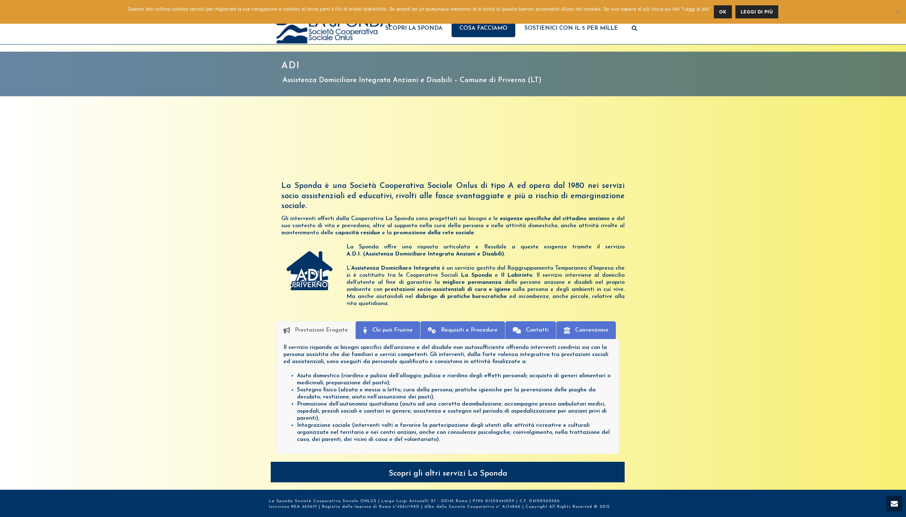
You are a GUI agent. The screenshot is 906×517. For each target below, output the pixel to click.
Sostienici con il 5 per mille (571, 28)
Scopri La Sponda (413, 28)
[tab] (315, 330)
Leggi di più (757, 12)
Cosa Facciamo (483, 28)
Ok (723, 12)
